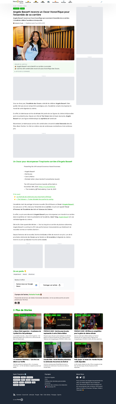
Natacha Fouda (19, 23)
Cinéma (25, 6)
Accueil (14, 6)
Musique (53, 394)
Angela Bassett (68, 204)
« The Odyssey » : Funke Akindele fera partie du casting (34, 199)
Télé (41, 394)
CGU (46, 379)
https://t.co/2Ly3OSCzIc (47, 187)
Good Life (25, 394)
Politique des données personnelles (55, 381)
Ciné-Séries (19, 6)
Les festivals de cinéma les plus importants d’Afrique (33, 197)
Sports (59, 394)
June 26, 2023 (51, 189)
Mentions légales (50, 377)
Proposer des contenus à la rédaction (56, 385)
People (37, 394)
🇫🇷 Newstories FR (50, 387)
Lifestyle (31, 394)
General (18, 394)
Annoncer (48, 383)
